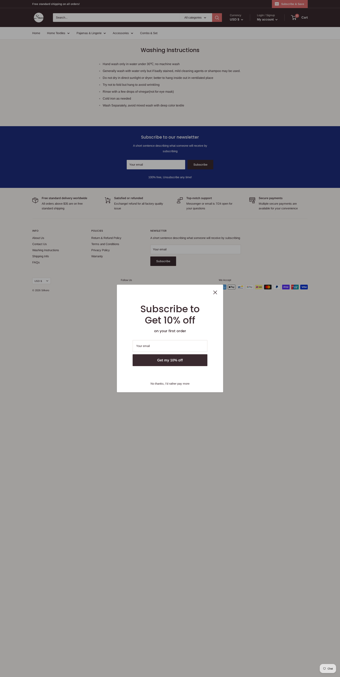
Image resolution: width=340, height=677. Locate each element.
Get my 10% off (170, 360)
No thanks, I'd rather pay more (170, 383)
